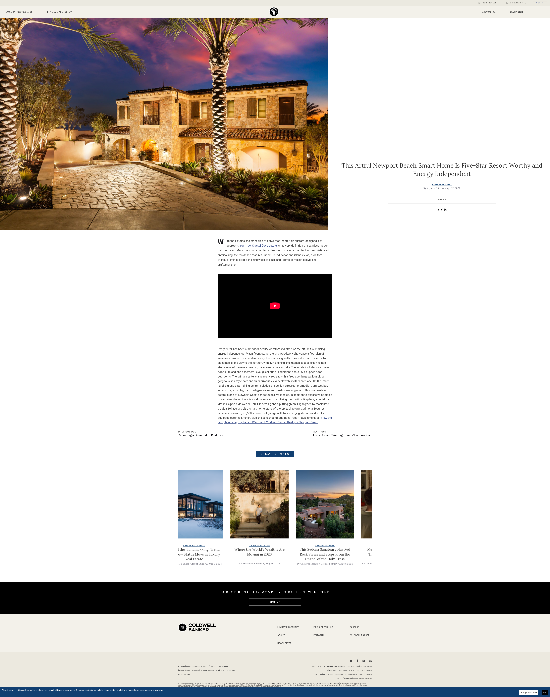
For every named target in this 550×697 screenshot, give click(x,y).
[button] (438, 209)
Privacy (232, 670)
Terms (314, 666)
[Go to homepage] (274, 11)
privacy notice (69, 690)
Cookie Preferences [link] (364, 666)
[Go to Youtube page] (351, 661)
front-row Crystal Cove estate (258, 245)
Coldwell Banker (360, 635)
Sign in (540, 3)
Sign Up (275, 602)
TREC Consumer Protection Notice (358, 674)
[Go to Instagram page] (364, 661)
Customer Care (184, 674)
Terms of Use (208, 666)
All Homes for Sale (334, 670)
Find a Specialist (59, 12)
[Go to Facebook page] (357, 660)
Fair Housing (328, 666)
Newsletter (284, 643)
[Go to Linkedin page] (370, 661)
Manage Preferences (529, 692)
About (281, 635)
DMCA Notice (339, 666)
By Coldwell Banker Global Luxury (215, 563)
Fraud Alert (350, 666)
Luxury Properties (19, 12)
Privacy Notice (222, 666)
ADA (319, 666)
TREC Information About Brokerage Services (354, 678)
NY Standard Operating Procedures (329, 674)
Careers (355, 627)
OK (544, 692)
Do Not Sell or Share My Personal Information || (210, 670)
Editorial (489, 12)
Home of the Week (442, 185)
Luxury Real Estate (288, 546)
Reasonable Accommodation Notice (357, 670)
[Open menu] (540, 12)
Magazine (517, 12)
